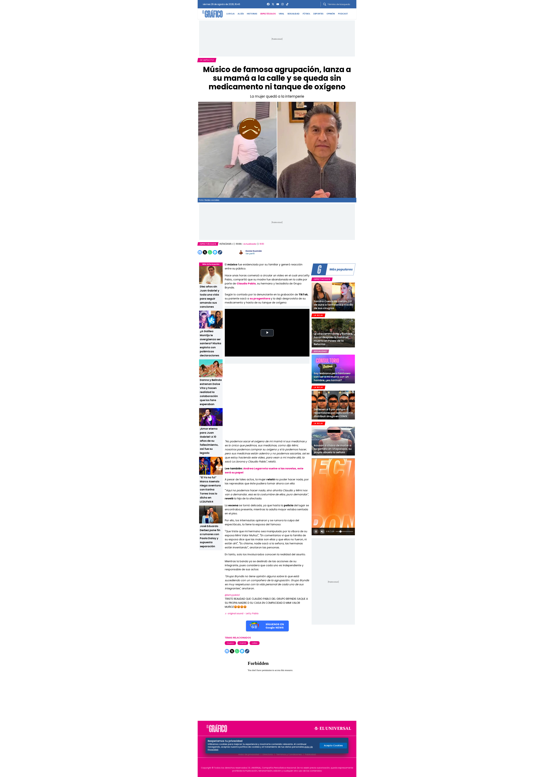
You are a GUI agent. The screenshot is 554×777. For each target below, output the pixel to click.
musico (230, 643)
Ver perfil (250, 253)
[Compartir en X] (205, 252)
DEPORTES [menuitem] (318, 13)
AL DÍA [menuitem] (241, 13)
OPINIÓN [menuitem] (330, 13)
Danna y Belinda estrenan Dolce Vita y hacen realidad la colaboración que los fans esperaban (211, 392)
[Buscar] (324, 4)
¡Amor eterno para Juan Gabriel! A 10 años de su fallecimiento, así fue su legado (209, 441)
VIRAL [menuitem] (281, 13)
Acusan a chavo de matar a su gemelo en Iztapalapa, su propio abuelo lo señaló (333, 449)
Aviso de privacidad (248, 754)
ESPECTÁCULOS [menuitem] (268, 13)
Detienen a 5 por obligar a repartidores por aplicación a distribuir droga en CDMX (333, 413)
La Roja (318, 315)
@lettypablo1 (232, 595)
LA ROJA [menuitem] (230, 13)
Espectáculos (208, 243)
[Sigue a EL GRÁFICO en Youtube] (280, 762)
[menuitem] (267, 4)
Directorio (268, 754)
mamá (243, 643)
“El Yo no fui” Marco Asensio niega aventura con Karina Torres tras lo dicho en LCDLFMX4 (210, 489)
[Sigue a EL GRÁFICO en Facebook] (274, 762)
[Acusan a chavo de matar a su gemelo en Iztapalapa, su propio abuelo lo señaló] (333, 441)
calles (254, 643)
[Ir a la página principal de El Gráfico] (212, 14)
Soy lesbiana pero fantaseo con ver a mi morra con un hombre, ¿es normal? (332, 376)
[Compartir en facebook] (200, 252)
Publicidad (310, 754)
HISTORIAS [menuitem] (252, 13)
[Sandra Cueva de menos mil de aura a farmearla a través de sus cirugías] (333, 297)
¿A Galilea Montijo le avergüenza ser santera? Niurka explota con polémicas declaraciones (210, 343)
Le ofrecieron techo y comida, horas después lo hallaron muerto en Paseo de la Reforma (333, 339)
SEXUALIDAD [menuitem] (293, 13)
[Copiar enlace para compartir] (227, 252)
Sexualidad (320, 351)
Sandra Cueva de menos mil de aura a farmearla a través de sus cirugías (333, 304)
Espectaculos (322, 279)
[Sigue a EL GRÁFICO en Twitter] (276, 762)
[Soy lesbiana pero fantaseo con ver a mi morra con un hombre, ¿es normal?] (333, 369)
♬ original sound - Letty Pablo (242, 613)
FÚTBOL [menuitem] (306, 13)
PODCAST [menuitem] (343, 13)
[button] (316, 531)
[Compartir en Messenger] (215, 252)
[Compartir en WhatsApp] (210, 252)
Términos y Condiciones (289, 754)
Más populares (341, 269)
